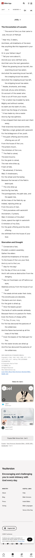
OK (30, 539)
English (3, 443)
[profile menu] (30, 3)
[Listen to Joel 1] (25, 10)
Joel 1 (3, 9)
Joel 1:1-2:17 (10, 427)
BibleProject (8, 405)
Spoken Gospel (9, 429)
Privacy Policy (21, 541)
